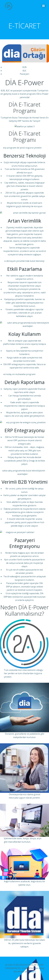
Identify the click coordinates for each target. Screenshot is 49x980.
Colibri (32, 971)
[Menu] (43, 6)
